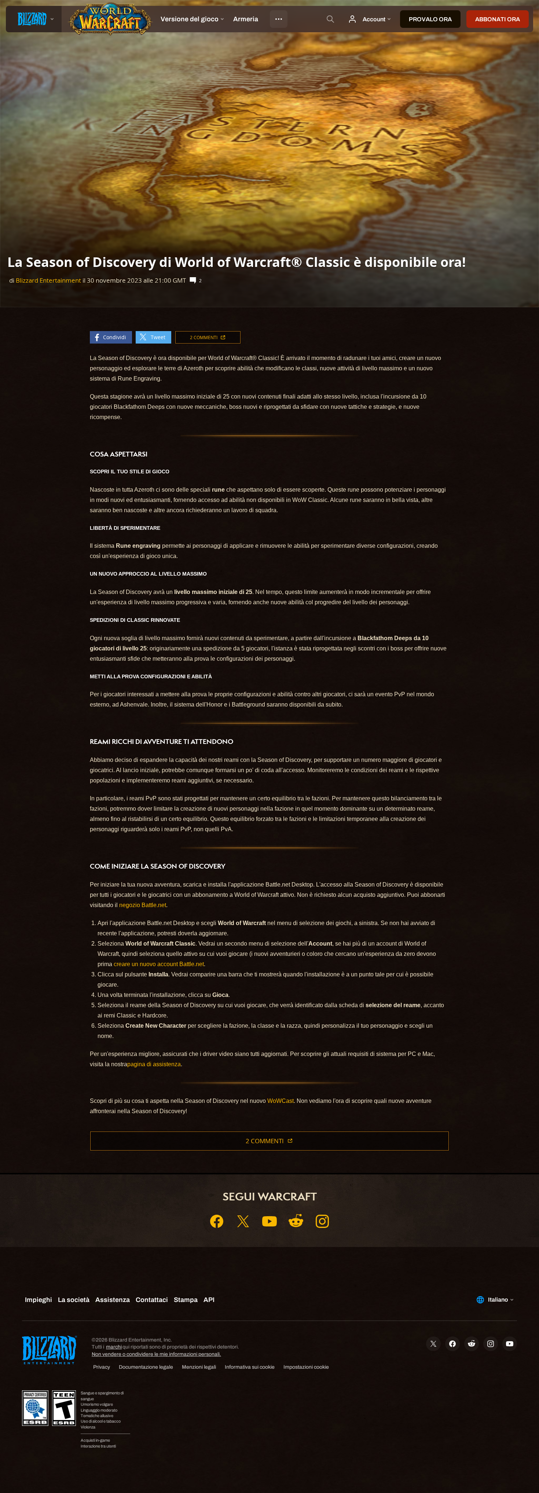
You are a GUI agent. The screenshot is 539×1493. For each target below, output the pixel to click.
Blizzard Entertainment (48, 280)
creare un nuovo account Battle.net (159, 964)
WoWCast (280, 1101)
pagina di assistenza (154, 1064)
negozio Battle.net (142, 905)
